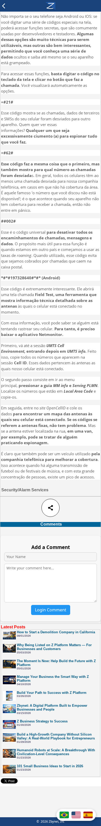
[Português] (64, 815)
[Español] (88, 815)
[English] (76, 815)
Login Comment (50, 610)
